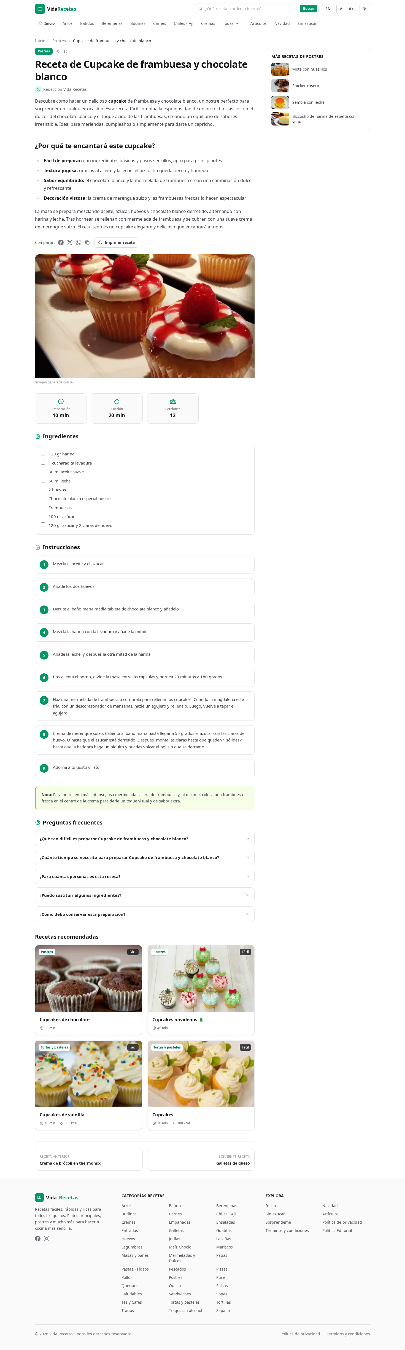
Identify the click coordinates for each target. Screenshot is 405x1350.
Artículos (258, 23)
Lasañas (223, 1238)
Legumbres (131, 1247)
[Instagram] (46, 1238)
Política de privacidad (342, 1222)
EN (328, 8)
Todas (228, 23)
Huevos (128, 1238)
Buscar (308, 8)
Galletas (176, 1230)
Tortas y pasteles (184, 1302)
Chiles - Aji (183, 23)
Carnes (159, 23)
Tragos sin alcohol (185, 1310)
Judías (174, 1238)
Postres (59, 40)
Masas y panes (135, 1255)
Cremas (208, 23)
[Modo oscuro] (365, 9)
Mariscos (224, 1247)
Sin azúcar (307, 23)
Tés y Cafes (131, 1302)
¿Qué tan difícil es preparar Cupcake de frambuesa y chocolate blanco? (114, 838)
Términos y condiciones (287, 1230)
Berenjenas (112, 23)
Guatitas (224, 1230)
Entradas (129, 1230)
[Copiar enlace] (87, 242)
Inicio (49, 23)
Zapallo (223, 1310)
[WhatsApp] (78, 242)
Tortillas (223, 1302)
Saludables (131, 1293)
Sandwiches (180, 1293)
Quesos (176, 1285)
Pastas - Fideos (135, 1269)
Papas (221, 1255)
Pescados (177, 1269)
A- (341, 8)
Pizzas (222, 1269)
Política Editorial (337, 1230)
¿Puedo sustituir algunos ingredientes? (80, 895)
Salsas (222, 1285)
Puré (220, 1277)
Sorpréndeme (278, 1222)
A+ (351, 8)
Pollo (125, 1277)
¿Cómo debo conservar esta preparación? (82, 914)
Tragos (127, 1310)
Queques (129, 1285)
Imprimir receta (120, 242)
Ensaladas (225, 1222)
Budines (137, 23)
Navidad (282, 23)
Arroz (67, 23)
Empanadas (180, 1222)
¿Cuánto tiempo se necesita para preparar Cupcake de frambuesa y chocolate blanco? (129, 857)
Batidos (87, 23)
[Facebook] (61, 242)
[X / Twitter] (69, 242)
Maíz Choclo (180, 1247)
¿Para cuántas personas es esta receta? (80, 876)
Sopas (221, 1293)
